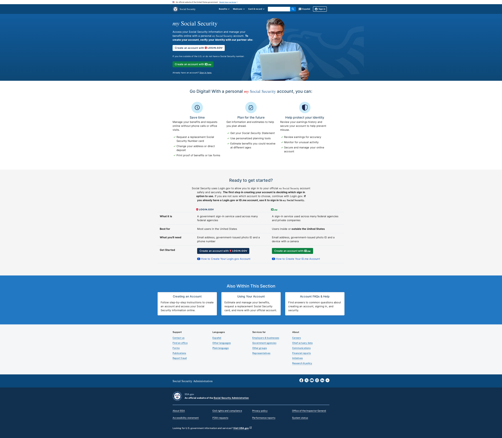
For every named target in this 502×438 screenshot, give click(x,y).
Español (216, 337)
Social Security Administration (231, 398)
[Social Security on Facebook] (301, 381)
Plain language (220, 348)
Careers (296, 337)
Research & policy (302, 363)
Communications (301, 348)
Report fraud (180, 358)
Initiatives (297, 358)
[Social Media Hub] (327, 381)
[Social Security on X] (307, 381)
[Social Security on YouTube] (312, 381)
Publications (179, 353)
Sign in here (205, 72)
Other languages (221, 343)
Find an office (180, 343)
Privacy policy (260, 410)
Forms (176, 348)
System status (300, 417)
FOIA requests (220, 417)
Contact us (178, 337)
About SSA (179, 410)
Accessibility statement (186, 417)
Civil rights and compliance (227, 410)
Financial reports (301, 353)
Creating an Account (187, 296)
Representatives (261, 353)
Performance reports (263, 417)
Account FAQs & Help (315, 296)
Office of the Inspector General (309, 410)
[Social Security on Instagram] (317, 381)
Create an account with (189, 47)
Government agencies (264, 343)
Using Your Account (251, 296)
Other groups (259, 348)
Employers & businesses (265, 337)
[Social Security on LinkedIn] (322, 381)
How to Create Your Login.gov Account (225, 258)
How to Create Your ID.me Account (297, 258)
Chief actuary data (302, 343)
